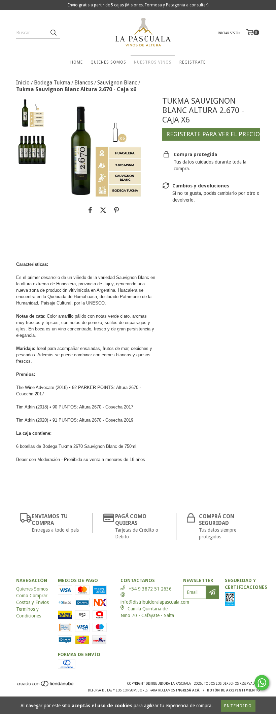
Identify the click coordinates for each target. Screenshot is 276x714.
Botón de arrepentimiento (233, 690)
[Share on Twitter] (103, 210)
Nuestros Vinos (153, 62)
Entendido (238, 706)
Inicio (23, 82)
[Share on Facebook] (90, 210)
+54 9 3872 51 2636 (150, 589)
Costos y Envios (32, 602)
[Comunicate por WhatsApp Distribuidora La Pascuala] (261, 682)
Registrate (192, 62)
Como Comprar (31, 595)
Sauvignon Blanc (117, 82)
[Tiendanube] (45, 685)
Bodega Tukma (52, 82)
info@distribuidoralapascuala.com (154, 602)
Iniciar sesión (229, 33)
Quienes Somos (108, 62)
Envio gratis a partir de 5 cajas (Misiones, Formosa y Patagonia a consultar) (138, 5)
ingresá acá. (188, 690)
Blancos (83, 82)
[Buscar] (53, 33)
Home (76, 62)
